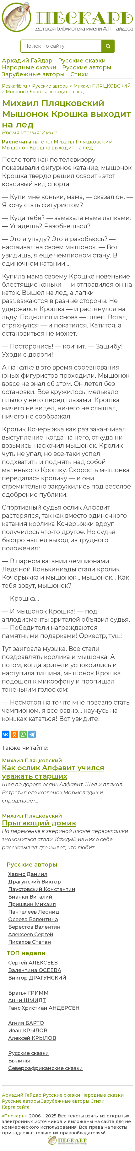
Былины (19, 1061)
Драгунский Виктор (34, 882)
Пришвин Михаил (32, 904)
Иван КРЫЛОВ (27, 1031)
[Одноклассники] (14, 734)
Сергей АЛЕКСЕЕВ (33, 963)
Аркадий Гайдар (27, 60)
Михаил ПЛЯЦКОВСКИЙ (102, 86)
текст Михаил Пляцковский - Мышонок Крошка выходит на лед (59, 145)
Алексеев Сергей (30, 935)
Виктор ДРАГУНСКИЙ (37, 978)
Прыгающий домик (39, 823)
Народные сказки (29, 67)
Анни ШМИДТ (27, 1000)
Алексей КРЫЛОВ (32, 1038)
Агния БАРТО (26, 1023)
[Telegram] (32, 734)
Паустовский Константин (41, 889)
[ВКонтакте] (5, 734)
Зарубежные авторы (33, 74)
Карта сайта (16, 1107)
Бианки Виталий (30, 897)
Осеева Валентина (33, 919)
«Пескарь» (14, 1116)
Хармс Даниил (27, 874)
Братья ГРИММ (28, 993)
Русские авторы (86, 67)
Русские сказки (82, 60)
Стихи (79, 74)
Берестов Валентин (34, 927)
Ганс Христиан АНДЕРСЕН (43, 1008)
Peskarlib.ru (14, 86)
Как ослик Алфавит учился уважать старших (53, 772)
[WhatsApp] (23, 734)
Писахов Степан (29, 942)
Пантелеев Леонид (33, 912)
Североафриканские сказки (45, 1068)
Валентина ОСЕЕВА (34, 970)
